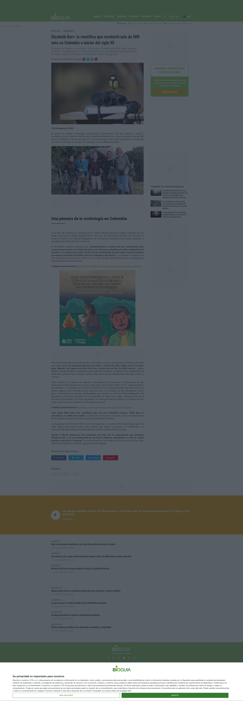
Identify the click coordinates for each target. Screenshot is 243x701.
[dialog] (121, 682)
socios (36, 680)
